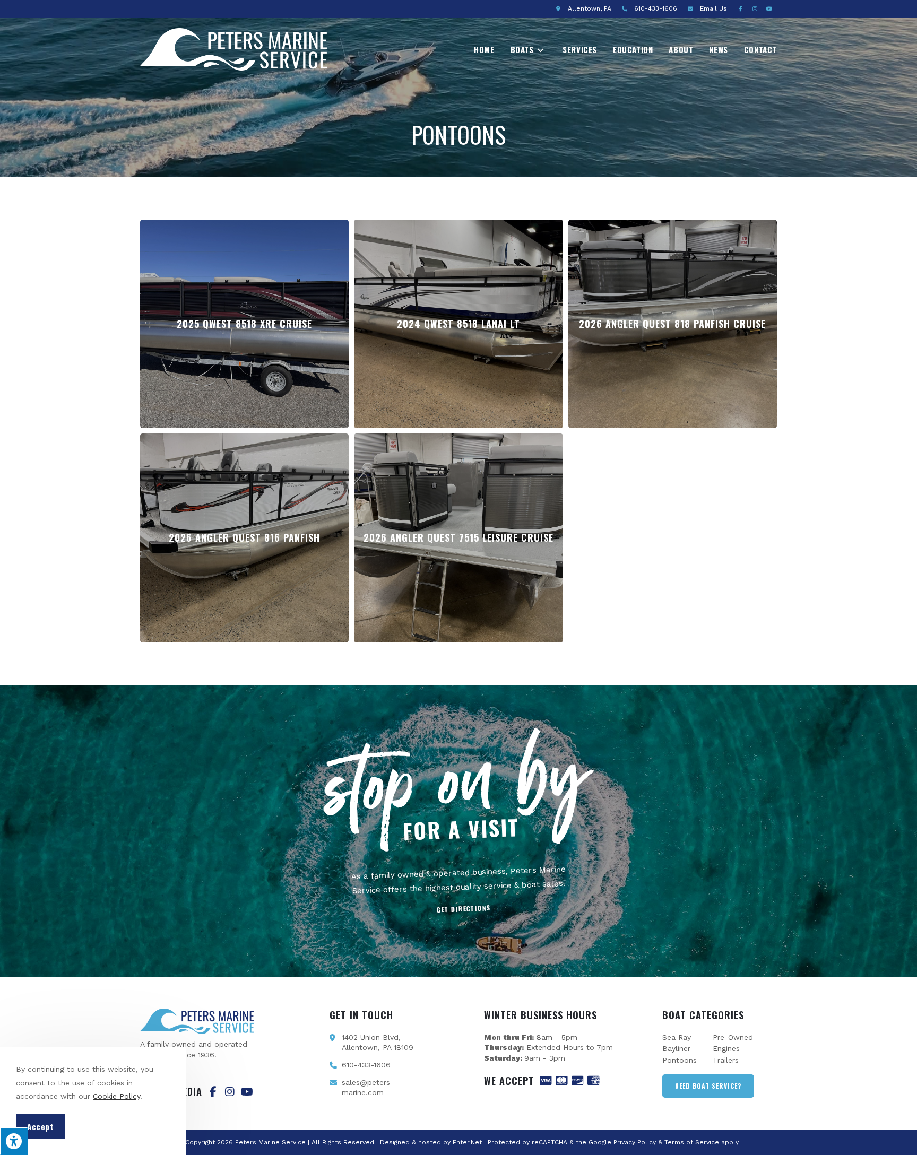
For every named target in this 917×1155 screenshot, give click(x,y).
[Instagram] (229, 1092)
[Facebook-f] (212, 1092)
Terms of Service (691, 1142)
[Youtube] (246, 1092)
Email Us (713, 8)
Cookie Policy (116, 1096)
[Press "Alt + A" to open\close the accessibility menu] (14, 1141)
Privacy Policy (634, 1142)
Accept (40, 1126)
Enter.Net (467, 1142)
